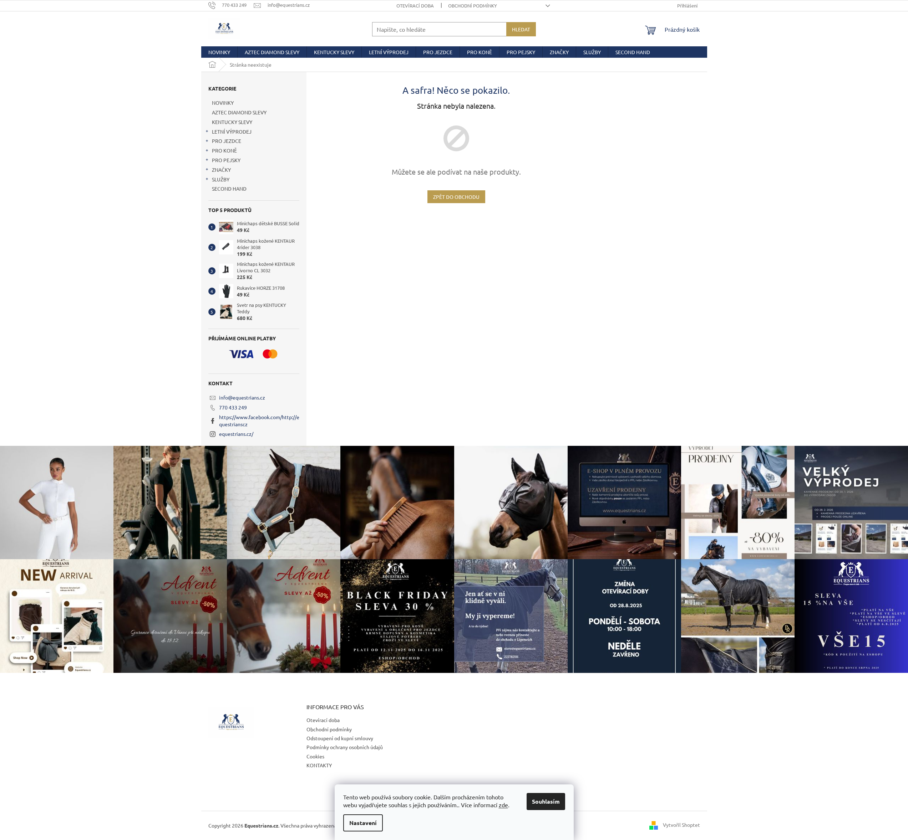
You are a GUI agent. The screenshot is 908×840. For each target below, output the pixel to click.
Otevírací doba (415, 5)
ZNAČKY (221, 169)
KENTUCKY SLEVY (232, 122)
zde (503, 804)
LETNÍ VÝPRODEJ (232, 131)
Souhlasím (546, 801)
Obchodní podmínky (472, 5)
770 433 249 (233, 407)
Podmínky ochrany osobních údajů (344, 747)
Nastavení (363, 822)
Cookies (315, 756)
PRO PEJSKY (226, 160)
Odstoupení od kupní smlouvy (339, 738)
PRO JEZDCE (226, 141)
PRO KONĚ (224, 150)
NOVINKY (223, 102)
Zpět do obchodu (456, 197)
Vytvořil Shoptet (681, 824)
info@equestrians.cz (242, 397)
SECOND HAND (229, 188)
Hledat (521, 29)
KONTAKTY (319, 765)
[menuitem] (219, 52)
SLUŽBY (220, 179)
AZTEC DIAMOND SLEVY (239, 112)
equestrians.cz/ (236, 434)
